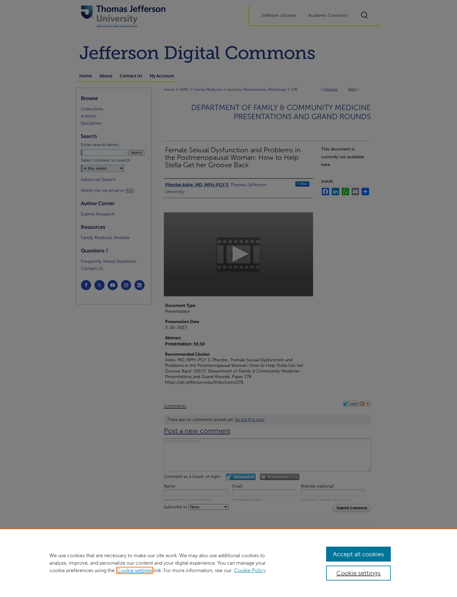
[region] (228, 563)
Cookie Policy (250, 570)
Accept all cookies (358, 554)
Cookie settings (134, 570)
